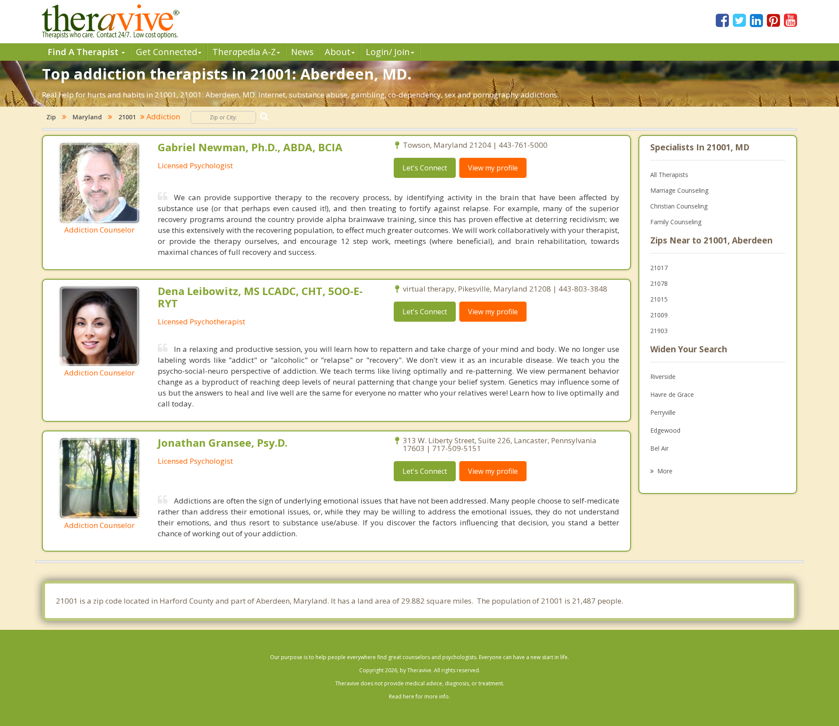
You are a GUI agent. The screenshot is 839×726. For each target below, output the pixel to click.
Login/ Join (388, 52)
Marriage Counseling (679, 190)
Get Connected (166, 52)
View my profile (493, 168)
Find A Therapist (84, 52)
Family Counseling (675, 222)
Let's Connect (424, 168)
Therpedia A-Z (244, 52)
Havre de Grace (672, 394)
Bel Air (659, 448)
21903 (659, 331)
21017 (659, 268)
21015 (659, 299)
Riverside (663, 376)
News (302, 52)
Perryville (663, 412)
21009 (659, 315)
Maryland (87, 117)
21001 (127, 117)
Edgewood (665, 430)
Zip (51, 117)
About (337, 52)
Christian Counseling (678, 206)
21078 (659, 283)
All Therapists (669, 174)
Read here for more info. (419, 696)
